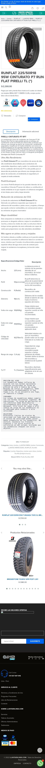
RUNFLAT (17, 19)
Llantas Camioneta (37, 445)
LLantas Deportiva (16, 451)
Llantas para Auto (30, 451)
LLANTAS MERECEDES (16, 448)
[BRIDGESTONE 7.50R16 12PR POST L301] (22, 556)
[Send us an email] (36, 659)
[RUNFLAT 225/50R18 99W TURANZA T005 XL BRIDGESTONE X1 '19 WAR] (22, 492)
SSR (32, 457)
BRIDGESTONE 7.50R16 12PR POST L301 (22, 579)
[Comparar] (43, 8)
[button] (40, 763)
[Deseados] (38, 8)
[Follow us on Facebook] (32, 659)
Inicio (3, 19)
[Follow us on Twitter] (29, 659)
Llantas (9, 19)
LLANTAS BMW (28, 19)
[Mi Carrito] (32, 8)
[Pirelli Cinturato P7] (22, 48)
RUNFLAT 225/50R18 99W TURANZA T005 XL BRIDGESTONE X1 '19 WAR (22, 515)
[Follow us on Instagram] (39, 659)
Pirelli (22, 457)
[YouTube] (43, 659)
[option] (22, 48)
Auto (11, 445)
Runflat (34, 448)
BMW (18, 457)
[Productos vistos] (39, 750)
